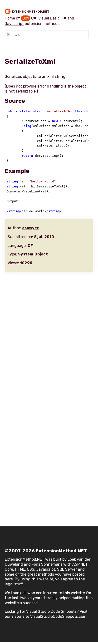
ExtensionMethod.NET (30, 11)
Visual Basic (49, 18)
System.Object (33, 254)
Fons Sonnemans (47, 564)
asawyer (30, 228)
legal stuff (14, 584)
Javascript (14, 23)
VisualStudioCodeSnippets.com (58, 616)
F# (64, 18)
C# (33, 18)
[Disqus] (49, 335)
